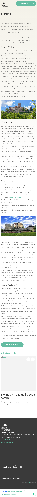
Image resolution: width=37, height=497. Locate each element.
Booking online (24, 3)
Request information (12, 344)
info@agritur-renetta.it (7, 442)
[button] (27, 358)
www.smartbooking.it (16, 197)
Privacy (16, 476)
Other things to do (8, 353)
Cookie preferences (6, 478)
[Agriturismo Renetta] (4, 5)
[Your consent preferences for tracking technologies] (34, 494)
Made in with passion (29, 482)
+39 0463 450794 (6, 440)
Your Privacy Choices (14, 492)
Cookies (22, 476)
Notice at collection (9, 495)
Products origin (17, 478)
